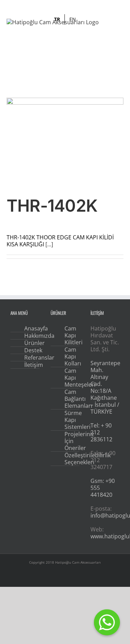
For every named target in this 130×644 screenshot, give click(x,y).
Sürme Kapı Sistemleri (70, 419)
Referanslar (29, 357)
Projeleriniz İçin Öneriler (70, 441)
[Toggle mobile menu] (120, 31)
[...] (49, 244)
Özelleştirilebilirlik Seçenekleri (70, 459)
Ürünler (29, 342)
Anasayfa (29, 328)
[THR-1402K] (65, 141)
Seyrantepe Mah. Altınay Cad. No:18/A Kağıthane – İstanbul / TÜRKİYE (105, 387)
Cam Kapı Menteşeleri (70, 377)
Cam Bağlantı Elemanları (70, 398)
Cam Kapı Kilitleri (70, 335)
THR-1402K (52, 205)
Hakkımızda (29, 335)
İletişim (29, 364)
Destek (29, 350)
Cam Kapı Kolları (70, 356)
